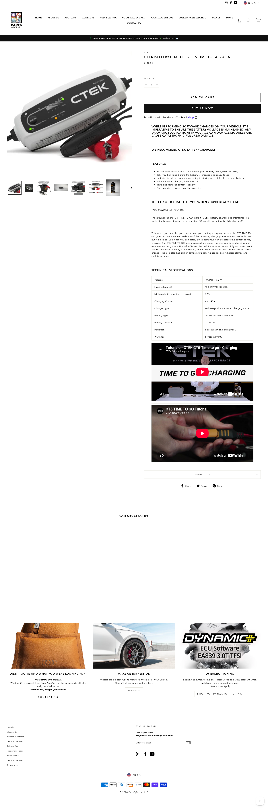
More (229, 17)
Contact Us (134, 23)
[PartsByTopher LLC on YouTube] (152, 754)
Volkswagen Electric (192, 17)
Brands (216, 17)
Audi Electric (108, 17)
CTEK (147, 52)
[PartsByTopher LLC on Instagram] (138, 754)
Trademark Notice (15, 750)
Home (38, 17)
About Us (53, 17)
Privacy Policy (13, 746)
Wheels (134, 690)
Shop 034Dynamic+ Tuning (219, 693)
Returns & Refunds (15, 736)
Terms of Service (14, 741)
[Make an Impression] (134, 646)
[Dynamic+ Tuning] (220, 646)
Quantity (150, 79)
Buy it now (202, 108)
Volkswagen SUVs (161, 17)
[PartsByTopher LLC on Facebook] (145, 754)
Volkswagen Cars (133, 17)
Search (10, 727)
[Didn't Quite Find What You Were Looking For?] (48, 646)
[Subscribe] (188, 743)
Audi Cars (71, 17)
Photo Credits (13, 755)
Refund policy (13, 765)
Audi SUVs (88, 17)
